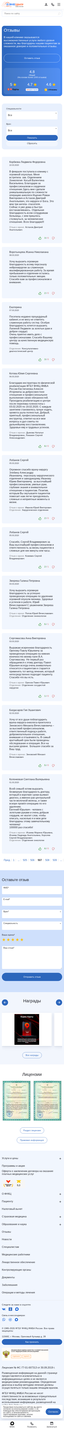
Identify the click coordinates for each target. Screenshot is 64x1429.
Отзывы (6, 1231)
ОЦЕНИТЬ (27, 1356)
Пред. (7, 860)
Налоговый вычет (12, 1209)
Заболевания (9, 1285)
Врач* (6, 911)
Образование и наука (14, 1224)
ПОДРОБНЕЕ (16, 1356)
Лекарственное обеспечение (18, 1262)
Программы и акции (13, 1166)
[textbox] (32, 912)
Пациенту (7, 1201)
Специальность (10, 923)
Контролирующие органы (16, 1269)
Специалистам (10, 1247)
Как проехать (32, 1342)
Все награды (32, 1055)
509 (55, 860)
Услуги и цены (10, 1158)
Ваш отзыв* (8, 948)
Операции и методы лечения (18, 1292)
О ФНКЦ (6, 1193)
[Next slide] (59, 1002)
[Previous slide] (5, 1002)
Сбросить (32, 143)
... (19, 860)
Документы (8, 1277)
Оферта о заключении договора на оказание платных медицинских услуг (27, 1172)
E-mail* (6, 899)
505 (25, 860)
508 (47, 860)
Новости (7, 1239)
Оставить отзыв (32, 58)
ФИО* (6, 888)
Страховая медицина (14, 1216)
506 (32, 860)
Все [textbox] (10, 115)
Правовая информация (32, 1140)
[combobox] (32, 115)
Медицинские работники (16, 1254)
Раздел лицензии (32, 1130)
